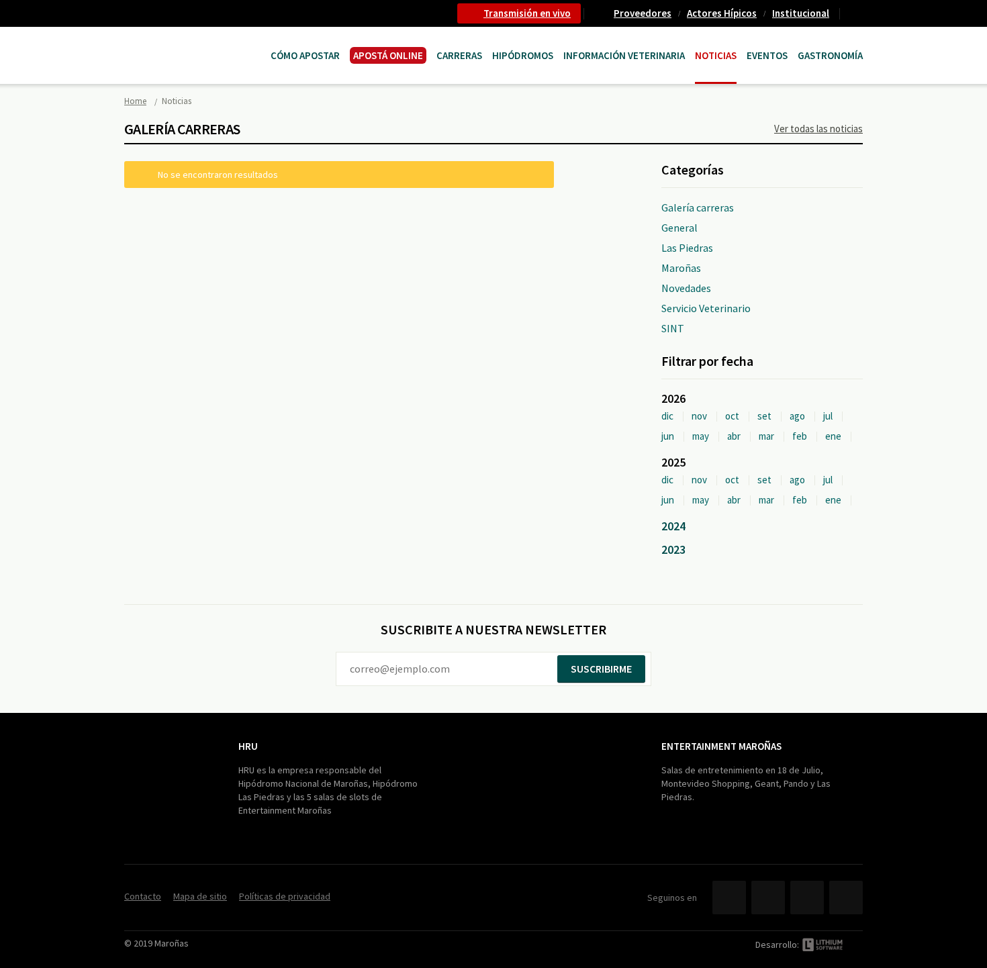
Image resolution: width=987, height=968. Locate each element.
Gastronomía (830, 55)
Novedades (686, 288)
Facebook (729, 897)
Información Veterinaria (624, 55)
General (679, 227)
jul (828, 415)
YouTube (807, 897)
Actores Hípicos (722, 13)
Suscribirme (601, 668)
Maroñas (681, 268)
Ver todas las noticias (818, 128)
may (700, 436)
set (764, 415)
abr (734, 436)
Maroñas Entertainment (193, 42)
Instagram (846, 897)
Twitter (768, 897)
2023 (673, 549)
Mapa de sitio (200, 896)
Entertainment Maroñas (721, 746)
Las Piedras (687, 247)
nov (699, 415)
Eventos (767, 55)
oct (732, 415)
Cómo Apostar (305, 55)
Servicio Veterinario (706, 308)
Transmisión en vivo (527, 13)
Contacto (857, 13)
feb (799, 436)
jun (667, 436)
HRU (248, 746)
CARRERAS (459, 55)
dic (667, 415)
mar (766, 436)
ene (833, 436)
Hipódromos (522, 55)
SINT (672, 328)
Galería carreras (697, 207)
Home (135, 101)
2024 (673, 526)
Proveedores (642, 13)
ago (797, 415)
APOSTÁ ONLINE (388, 55)
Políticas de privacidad (284, 896)
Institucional (800, 13)
